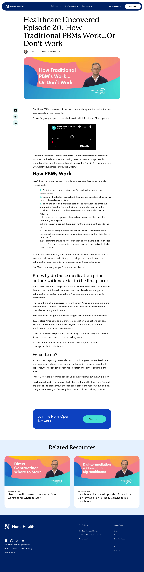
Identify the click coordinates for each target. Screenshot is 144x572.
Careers (116, 535)
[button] (56, 6)
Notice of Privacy (26, 549)
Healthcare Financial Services (88, 531)
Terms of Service (9, 553)
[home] (16, 6)
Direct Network (83, 539)
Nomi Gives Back (119, 539)
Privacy (14, 549)
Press (6, 549)
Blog (115, 547)
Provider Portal (115, 6)
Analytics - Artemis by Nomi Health (90, 535)
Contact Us (132, 6)
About (115, 531)
